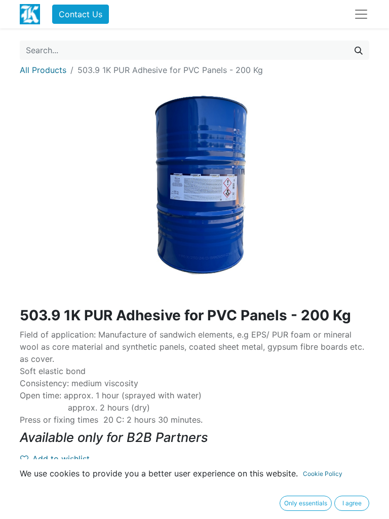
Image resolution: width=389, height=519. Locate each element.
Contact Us (80, 14)
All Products (43, 70)
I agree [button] (352, 503)
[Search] (358, 50)
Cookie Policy (322, 473)
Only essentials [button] (305, 503)
